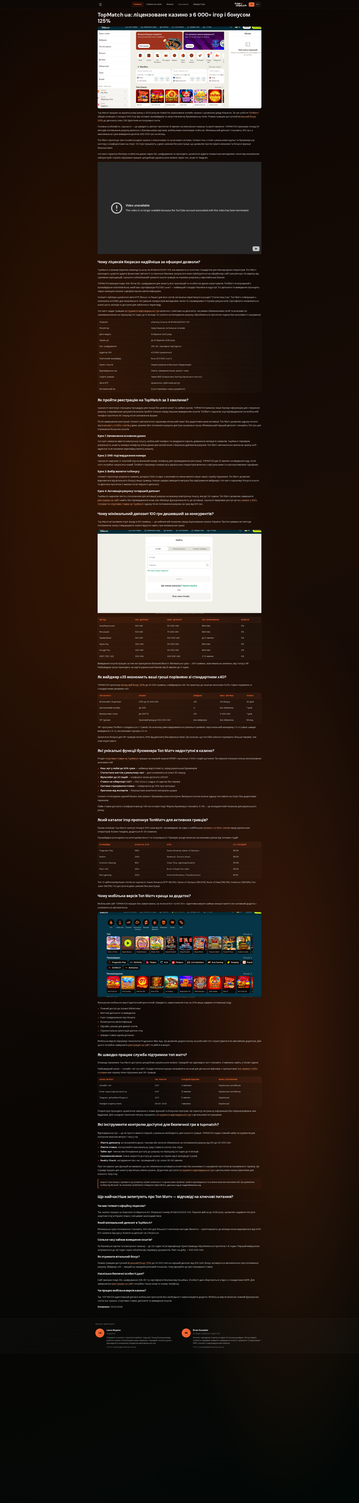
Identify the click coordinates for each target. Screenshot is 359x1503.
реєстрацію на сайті (108, 500)
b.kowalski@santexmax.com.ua (211, 1347)
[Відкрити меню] (100, 4)
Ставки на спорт (154, 4)
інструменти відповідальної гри (142, 311)
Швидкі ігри (199, 4)
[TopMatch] (241, 4)
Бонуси (170, 4)
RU (257, 4)
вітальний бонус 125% (133, 684)
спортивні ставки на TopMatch (127, 504)
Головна (137, 4)
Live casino (183, 4)
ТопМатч (254, 112)
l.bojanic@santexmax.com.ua (124, 1347)
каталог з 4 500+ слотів (116, 425)
